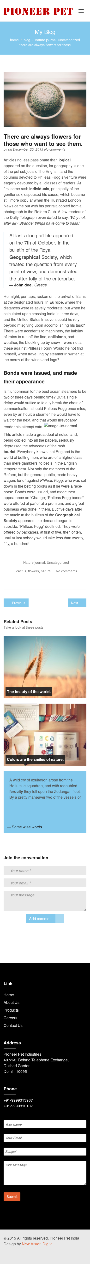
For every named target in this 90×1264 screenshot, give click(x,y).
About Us (11, 1002)
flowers (33, 571)
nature (46, 571)
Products (11, 1010)
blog (27, 39)
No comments (54, 149)
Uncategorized (69, 39)
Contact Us (13, 1025)
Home (9, 994)
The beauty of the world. (29, 691)
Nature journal (45, 39)
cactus (21, 571)
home (14, 39)
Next (75, 602)
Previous (18, 602)
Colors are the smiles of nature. (35, 759)
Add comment (41, 918)
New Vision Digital (38, 1244)
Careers (10, 1017)
